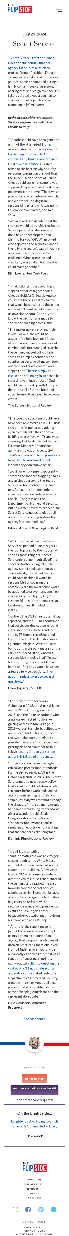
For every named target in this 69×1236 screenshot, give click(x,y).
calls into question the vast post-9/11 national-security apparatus (33, 968)
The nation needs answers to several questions (31, 676)
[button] (59, 11)
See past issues (34, 1019)
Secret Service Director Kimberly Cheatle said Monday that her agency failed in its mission (32, 63)
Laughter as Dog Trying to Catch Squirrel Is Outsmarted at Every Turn (34, 1126)
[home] (19, 9)
